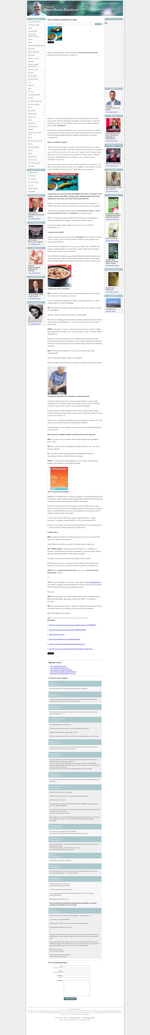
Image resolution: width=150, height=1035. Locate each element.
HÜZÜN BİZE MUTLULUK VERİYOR (35, 241)
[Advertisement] (75, 73)
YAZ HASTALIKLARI (34, 163)
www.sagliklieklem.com (93, 582)
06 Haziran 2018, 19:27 (55, 880)
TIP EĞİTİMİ (31, 191)
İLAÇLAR (30, 185)
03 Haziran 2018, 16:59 (55, 708)
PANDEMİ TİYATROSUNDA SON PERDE (113, 108)
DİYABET (30, 73)
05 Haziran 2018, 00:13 (55, 840)
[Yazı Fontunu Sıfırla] (101, 23)
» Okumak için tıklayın (110, 311)
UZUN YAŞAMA (32, 160)
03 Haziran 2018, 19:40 (55, 720)
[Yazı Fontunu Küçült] (99, 23)
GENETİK (30, 85)
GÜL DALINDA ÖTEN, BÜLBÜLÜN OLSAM (35, 321)
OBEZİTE (30, 129)
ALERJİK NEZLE (32, 31)
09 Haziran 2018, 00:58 (55, 911)
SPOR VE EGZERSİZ (33, 147)
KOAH (30, 107)
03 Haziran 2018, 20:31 (55, 743)
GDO (29, 82)
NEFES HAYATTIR (112, 238)
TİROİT (30, 153)
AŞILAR (30, 39)
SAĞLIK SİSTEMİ (33, 188)
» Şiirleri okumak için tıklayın (112, 291)
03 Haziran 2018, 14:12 (55, 695)
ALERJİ (30, 28)
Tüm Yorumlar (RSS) (88, 1018)
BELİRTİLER (31, 49)
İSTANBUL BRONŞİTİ (34, 95)
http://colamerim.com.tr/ (56, 634)
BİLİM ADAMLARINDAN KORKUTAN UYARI (63, 673)
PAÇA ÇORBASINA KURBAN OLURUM (61, 670)
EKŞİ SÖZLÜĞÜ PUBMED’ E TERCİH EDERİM (63, 671)
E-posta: (58, 971)
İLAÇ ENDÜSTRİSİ (33, 182)
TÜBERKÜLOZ (32, 156)
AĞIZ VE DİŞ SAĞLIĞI (34, 21)
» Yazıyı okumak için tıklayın (34, 218)
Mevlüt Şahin (54, 878)
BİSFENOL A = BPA (33, 58)
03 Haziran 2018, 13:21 (55, 684)
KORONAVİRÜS (32, 114)
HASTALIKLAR (32, 179)
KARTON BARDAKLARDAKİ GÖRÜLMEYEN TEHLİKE (34, 268)
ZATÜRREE (31, 166)
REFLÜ (30, 137)
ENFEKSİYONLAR (33, 79)
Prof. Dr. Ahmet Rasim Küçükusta (75, 8)
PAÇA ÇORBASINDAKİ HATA (58, 666)
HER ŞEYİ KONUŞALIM (113, 164)
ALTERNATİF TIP (33, 172)
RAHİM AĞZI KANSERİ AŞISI (34, 133)
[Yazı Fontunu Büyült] (96, 23)
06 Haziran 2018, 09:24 (55, 867)
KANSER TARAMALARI (35, 101)
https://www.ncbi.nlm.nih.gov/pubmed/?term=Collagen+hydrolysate (71, 649)
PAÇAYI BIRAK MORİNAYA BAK (59, 668)
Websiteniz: (60, 976)
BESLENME (31, 55)
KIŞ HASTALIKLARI (33, 104)
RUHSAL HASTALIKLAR (35, 141)
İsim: (58, 966)
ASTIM (30, 42)
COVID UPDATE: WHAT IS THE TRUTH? (35, 295)
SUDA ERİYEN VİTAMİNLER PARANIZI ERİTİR (36, 214)
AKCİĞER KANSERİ (33, 25)
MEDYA (30, 120)
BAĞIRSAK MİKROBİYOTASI (36, 45)
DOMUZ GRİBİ (32, 76)
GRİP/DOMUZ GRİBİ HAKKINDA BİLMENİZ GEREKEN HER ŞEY (113, 215)
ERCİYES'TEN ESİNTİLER (110, 289)
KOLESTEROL (32, 110)
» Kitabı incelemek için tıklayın (112, 219)
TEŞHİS (30, 150)
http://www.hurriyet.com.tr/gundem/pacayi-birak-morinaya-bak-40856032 (72, 625)
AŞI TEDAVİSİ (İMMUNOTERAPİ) (33, 35)
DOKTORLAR (32, 176)
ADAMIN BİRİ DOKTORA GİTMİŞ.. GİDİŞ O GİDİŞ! (112, 261)
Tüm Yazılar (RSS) (74, 1018)
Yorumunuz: (60, 980)
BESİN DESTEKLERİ (33, 52)
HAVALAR (31, 91)
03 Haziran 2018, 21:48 (55, 755)
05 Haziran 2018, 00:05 (55, 827)
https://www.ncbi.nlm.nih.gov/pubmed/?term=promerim (67, 644)
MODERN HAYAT (33, 126)
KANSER (30, 98)
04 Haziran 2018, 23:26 (55, 788)
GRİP (29, 88)
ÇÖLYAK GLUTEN (33, 69)
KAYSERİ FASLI (111, 309)
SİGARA (30, 144)
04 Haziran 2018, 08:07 (55, 775)
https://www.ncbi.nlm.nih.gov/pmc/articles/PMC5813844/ (67, 630)
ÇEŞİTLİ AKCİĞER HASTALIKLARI (33, 65)
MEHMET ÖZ (31, 123)
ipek (51, 854)
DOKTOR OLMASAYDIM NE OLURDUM (114, 188)
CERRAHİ (30, 61)
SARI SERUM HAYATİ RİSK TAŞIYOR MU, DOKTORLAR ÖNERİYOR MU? (113, 136)
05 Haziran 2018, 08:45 (55, 856)
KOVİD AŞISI (31, 117)
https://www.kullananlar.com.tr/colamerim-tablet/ (64, 639)
